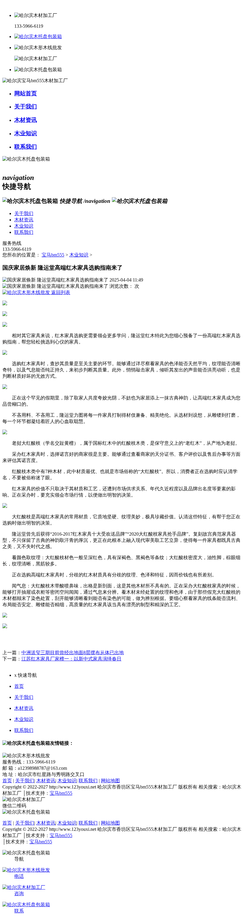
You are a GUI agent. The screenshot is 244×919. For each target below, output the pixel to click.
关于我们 (23, 697)
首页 (19, 686)
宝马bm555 (53, 254)
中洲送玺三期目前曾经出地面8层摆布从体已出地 (72, 652)
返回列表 (60, 292)
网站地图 (110, 780)
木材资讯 (23, 708)
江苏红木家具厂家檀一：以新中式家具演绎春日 (71, 658)
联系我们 (23, 730)
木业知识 (78, 254)
